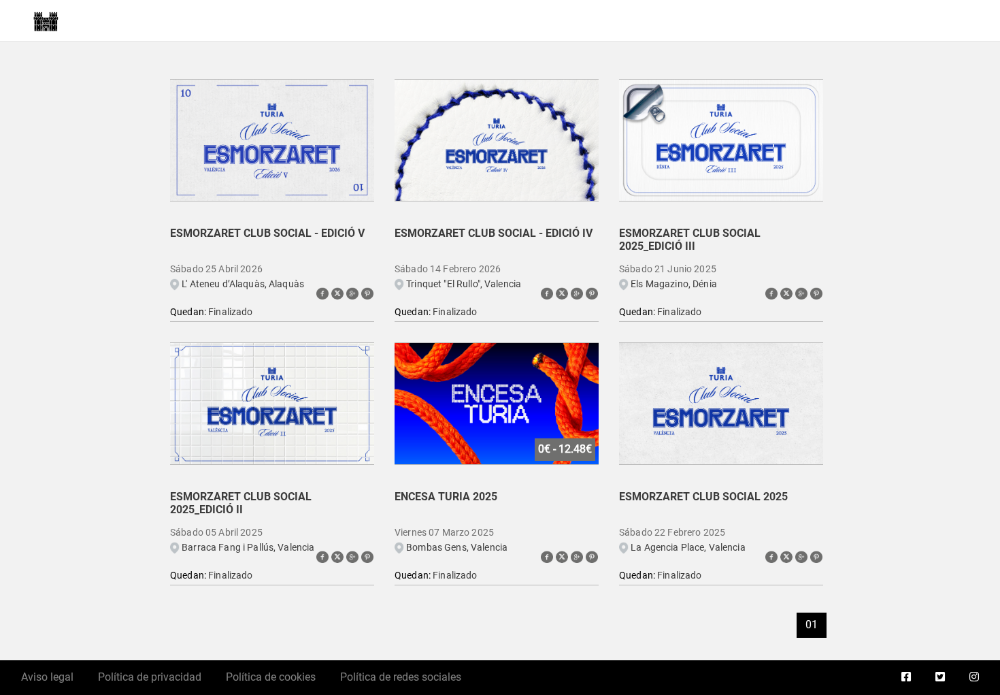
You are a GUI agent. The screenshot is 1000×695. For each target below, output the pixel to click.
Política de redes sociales (400, 676)
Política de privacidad (149, 676)
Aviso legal (47, 676)
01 (811, 624)
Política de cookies (271, 676)
